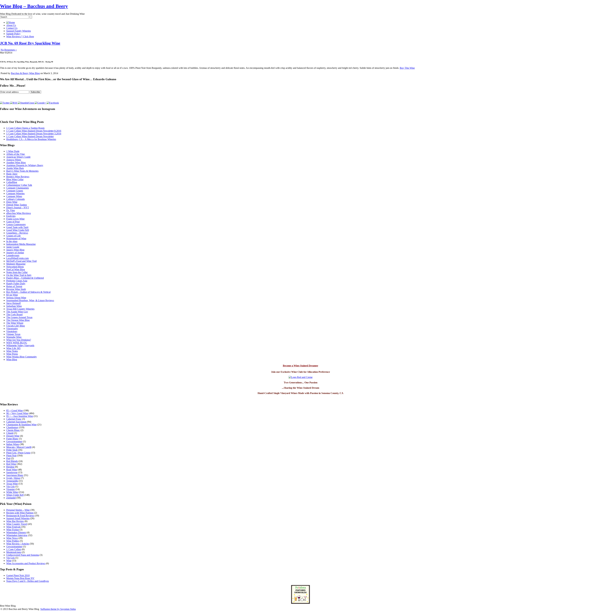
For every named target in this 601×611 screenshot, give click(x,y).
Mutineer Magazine (16, 264)
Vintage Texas (13, 334)
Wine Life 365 (13, 348)
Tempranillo (12, 481)
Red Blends (12, 461)
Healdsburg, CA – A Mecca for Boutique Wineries (31, 139)
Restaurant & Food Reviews (20, 515)
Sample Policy (13, 33)
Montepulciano (13, 552)
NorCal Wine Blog (15, 269)
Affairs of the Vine (15, 154)
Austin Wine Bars (15, 168)
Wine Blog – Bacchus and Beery (34, 6)
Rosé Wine (11, 469)
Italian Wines (12, 444)
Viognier (10, 489)
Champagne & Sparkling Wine (21, 424)
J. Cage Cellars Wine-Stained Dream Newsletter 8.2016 (33, 130)
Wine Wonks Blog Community (21, 356)
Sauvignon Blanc (14, 475)
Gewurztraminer (14, 441)
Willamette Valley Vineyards (20, 345)
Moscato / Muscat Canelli (18, 447)
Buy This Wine (407, 68)
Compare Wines (14, 196)
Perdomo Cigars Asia (16, 280)
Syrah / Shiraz (13, 478)
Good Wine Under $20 (17, 230)
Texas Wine (12, 483)
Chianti (9, 433)
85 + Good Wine (14, 410)
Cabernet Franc (13, 419)
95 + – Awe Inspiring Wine (19, 416)
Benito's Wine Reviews (17, 176)
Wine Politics (12, 541)
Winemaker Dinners (16, 532)
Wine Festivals (13, 526)
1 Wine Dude (12, 151)
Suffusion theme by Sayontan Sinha (58, 609)
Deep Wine (11, 202)
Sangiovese (12, 472)
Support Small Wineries (18, 518)
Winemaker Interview (17, 535)
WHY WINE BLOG (16, 342)
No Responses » (9, 49)
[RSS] (14, 102)
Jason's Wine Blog (15, 249)
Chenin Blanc (13, 430)
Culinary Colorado (15, 199)
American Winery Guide (18, 157)
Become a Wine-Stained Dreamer (300, 365)
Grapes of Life (13, 235)
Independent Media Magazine (21, 244)
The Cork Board (14, 314)
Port (8, 458)
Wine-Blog (11, 359)
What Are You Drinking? (18, 339)
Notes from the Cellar (17, 272)
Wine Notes (12, 351)
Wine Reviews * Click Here (20, 36)
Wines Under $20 (15, 495)
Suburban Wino (14, 306)
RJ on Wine (12, 294)
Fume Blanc (12, 438)
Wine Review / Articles (17, 543)
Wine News (12, 538)
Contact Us (11, 28)
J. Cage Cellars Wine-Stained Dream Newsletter (30, 136)
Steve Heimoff (13, 303)
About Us (11, 25)
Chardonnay (12, 427)
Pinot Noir (11, 455)
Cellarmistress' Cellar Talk (19, 185)
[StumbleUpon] (26, 102)
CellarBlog (11, 182)
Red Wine (11, 464)
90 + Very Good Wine (17, 413)
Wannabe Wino (13, 337)
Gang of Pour (13, 221)
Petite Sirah (12, 450)
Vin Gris (10, 486)
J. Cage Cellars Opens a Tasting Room (25, 128)
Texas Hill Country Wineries (20, 309)
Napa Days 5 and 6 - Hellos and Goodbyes (27, 581)
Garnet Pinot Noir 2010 (18, 575)
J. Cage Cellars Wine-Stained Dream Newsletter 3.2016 (33, 133)
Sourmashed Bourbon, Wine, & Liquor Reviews (30, 300)
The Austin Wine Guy (17, 311)
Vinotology (11, 331)
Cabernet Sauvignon (16, 421)
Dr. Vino (10, 210)
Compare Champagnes (17, 188)
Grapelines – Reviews (17, 233)
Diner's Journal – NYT (17, 207)
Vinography (12, 328)
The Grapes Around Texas (19, 317)
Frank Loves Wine (15, 218)
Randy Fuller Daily (15, 283)
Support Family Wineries (18, 31)
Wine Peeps (12, 354)
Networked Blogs (15, 266)
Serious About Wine (16, 297)
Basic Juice (11, 173)
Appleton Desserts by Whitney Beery (24, 165)
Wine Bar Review (15, 521)
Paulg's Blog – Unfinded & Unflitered (25, 278)
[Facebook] (53, 102)
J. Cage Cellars (13, 549)
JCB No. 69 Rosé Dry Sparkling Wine (30, 43)
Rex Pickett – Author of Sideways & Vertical (28, 292)
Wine (8, 560)
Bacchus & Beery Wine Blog (25, 73)
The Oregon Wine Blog (18, 320)
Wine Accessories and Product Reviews (25, 563)
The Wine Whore (14, 323)
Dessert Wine (12, 435)
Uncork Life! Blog (15, 325)
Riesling (10, 466)
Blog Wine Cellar (14, 179)
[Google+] (41, 102)
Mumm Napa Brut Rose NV (20, 578)
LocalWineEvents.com (17, 258)
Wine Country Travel (16, 524)
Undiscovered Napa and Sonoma (22, 555)
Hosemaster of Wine (16, 238)
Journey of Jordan (15, 252)
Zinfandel (11, 497)
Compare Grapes (14, 190)
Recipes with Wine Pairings (19, 512)
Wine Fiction (12, 529)
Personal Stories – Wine (18, 510)
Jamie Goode (12, 247)
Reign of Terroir (14, 286)
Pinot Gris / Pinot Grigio (18, 452)
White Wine (12, 492)
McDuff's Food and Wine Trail (21, 261)
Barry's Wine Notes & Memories (22, 171)
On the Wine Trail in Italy (18, 275)
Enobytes (10, 216)
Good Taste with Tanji (17, 227)
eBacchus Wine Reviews (18, 213)
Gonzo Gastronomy (16, 224)
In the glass (11, 241)
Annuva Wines (13, 159)
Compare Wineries (15, 193)
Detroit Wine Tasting (16, 204)
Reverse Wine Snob (16, 289)
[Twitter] (5, 102)
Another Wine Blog (16, 162)
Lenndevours (12, 255)
